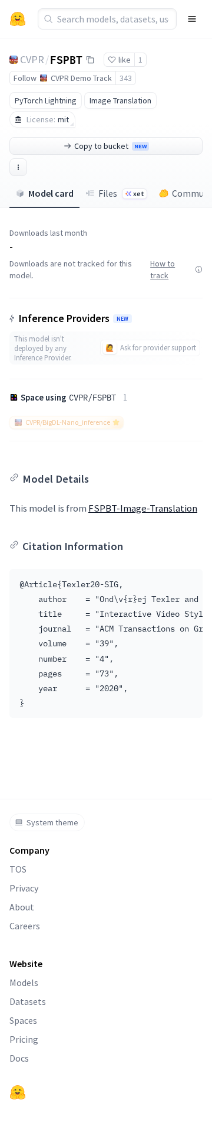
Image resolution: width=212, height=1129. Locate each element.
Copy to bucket (110, 146)
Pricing (23, 1039)
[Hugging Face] (17, 1092)
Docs (19, 1058)
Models (23, 982)
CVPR (32, 59)
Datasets (27, 1001)
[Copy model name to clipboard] (90, 60)
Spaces (23, 1020)
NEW (122, 319)
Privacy (23, 888)
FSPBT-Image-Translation (142, 508)
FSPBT (66, 59)
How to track (162, 269)
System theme (52, 822)
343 (126, 78)
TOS (17, 869)
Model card (51, 193)
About (21, 907)
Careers (24, 926)
